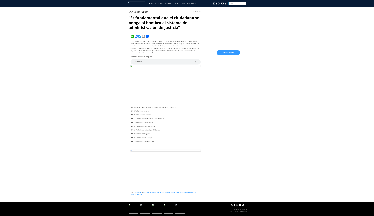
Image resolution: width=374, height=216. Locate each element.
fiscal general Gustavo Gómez (186, 192)
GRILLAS (194, 4)
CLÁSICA (177, 4)
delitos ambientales (150, 192)
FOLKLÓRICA (169, 4)
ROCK (183, 4)
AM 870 (150, 4)
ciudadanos (138, 192)
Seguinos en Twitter (228, 53)
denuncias (160, 192)
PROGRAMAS (159, 4)
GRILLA (207, 209)
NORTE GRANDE (136, 194)
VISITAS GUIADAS (199, 209)
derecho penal (170, 192)
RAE (188, 4)
